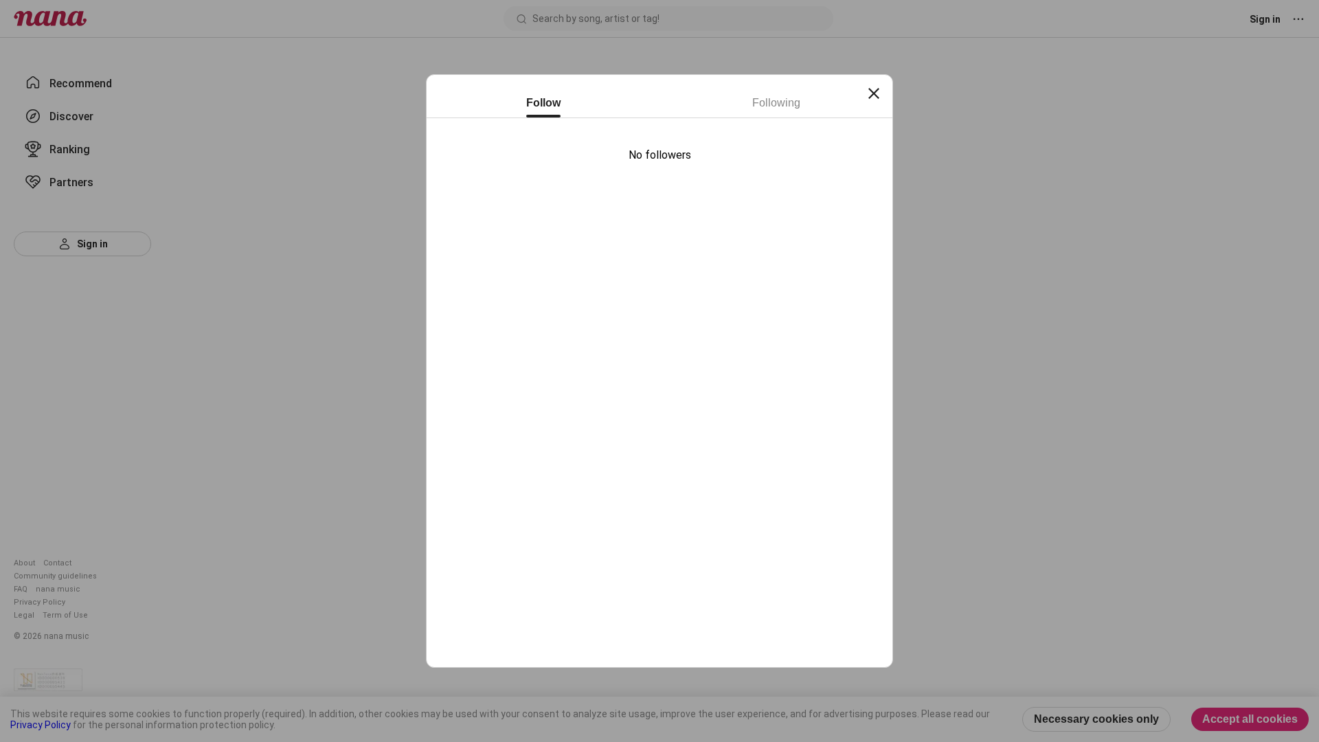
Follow (543, 103)
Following (776, 103)
